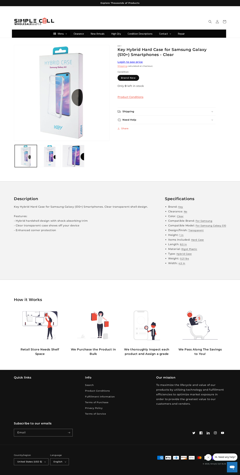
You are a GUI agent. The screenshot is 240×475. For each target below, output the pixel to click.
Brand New (128, 77)
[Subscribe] (68, 432)
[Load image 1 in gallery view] (26, 156)
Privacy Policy (94, 408)
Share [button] (125, 128)
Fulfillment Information (100, 396)
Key (180, 206)
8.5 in (183, 244)
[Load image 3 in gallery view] (73, 156)
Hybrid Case (184, 253)
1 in (181, 235)
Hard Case (197, 239)
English (58, 461)
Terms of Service (95, 413)
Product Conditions (130, 97)
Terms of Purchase (96, 402)
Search (89, 385)
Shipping (122, 66)
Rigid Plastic (189, 249)
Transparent (196, 230)
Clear (180, 216)
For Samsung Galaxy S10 (211, 225)
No (185, 211)
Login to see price (130, 61)
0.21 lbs (184, 258)
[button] (210, 21)
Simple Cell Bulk (218, 464)
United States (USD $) (29, 461)
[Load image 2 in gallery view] (50, 156)
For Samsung (204, 220)
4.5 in (181, 263)
